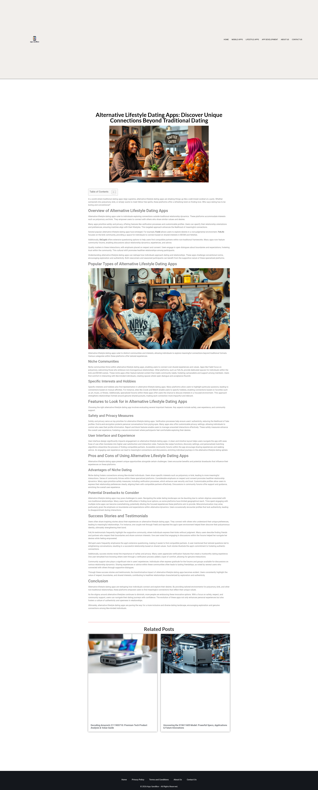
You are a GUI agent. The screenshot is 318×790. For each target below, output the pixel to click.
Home (226, 39)
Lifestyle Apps (252, 39)
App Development (270, 39)
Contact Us (297, 39)
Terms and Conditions (159, 779)
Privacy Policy (138, 779)
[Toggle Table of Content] (112, 192)
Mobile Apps (237, 39)
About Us (285, 39)
